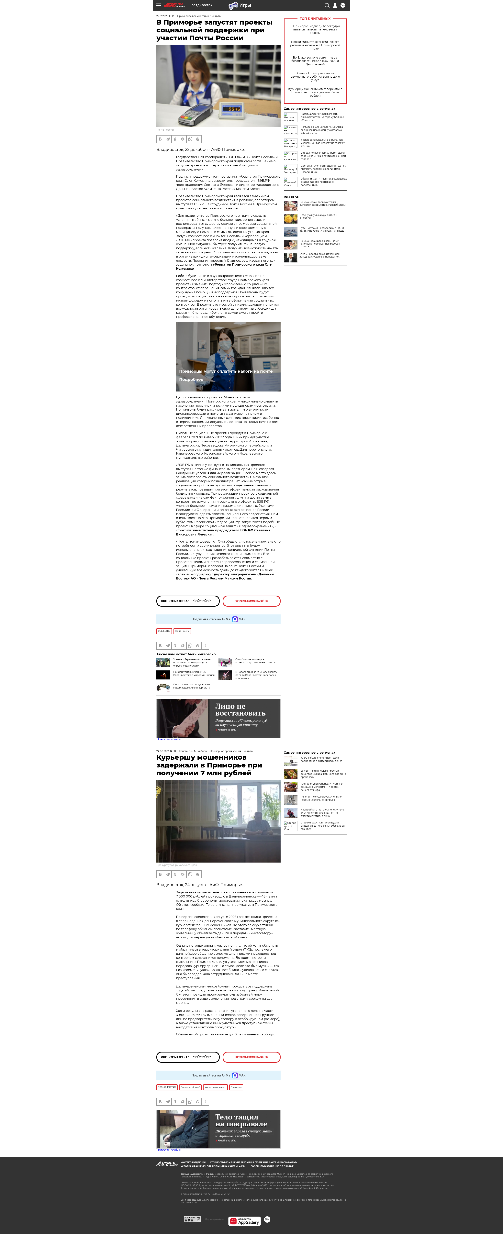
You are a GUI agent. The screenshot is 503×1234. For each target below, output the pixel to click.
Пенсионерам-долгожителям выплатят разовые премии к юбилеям (322, 203)
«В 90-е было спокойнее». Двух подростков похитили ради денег (321, 759)
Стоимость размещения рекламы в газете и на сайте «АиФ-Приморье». (254, 1162)
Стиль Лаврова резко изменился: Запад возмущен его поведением (319, 255)
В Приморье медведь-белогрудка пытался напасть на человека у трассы (315, 30)
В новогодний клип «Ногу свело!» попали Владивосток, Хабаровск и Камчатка (256, 675)
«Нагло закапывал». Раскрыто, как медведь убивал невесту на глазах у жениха (323, 143)
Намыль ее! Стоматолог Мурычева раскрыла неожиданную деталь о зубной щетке (322, 130)
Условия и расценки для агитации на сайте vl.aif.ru (213, 1166)
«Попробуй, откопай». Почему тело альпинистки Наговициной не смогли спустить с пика (322, 812)
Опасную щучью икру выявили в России (318, 216)
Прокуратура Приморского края (176, 865)
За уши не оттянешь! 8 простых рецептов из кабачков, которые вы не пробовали (323, 773)
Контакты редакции (193, 1162)
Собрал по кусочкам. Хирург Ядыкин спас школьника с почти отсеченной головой (323, 155)
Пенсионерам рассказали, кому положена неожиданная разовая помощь (319, 244)
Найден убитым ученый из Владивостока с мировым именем (194, 673)
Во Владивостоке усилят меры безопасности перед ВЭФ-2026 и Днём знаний (315, 61)
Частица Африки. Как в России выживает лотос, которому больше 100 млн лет (322, 117)
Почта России (165, 129)
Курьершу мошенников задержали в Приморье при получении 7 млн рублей (315, 92)
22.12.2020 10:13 (165, 16)
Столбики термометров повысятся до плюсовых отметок (255, 661)
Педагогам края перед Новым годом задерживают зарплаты (191, 686)
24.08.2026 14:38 (166, 751)
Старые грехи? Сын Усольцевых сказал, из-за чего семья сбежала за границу (323, 825)
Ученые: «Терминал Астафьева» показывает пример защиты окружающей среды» (192, 662)
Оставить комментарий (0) (251, 601)
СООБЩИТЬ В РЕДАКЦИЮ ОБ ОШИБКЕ (272, 1166)
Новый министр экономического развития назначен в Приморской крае (315, 45)
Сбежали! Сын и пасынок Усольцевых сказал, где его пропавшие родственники (324, 181)
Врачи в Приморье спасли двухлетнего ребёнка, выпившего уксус (315, 77)
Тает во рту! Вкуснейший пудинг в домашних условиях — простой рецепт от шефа (321, 786)
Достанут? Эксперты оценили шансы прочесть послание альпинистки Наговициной (323, 168)
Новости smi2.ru (169, 739)
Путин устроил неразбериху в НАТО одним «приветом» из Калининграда (321, 229)
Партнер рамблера (214, 1219)
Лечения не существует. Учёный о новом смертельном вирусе (321, 798)
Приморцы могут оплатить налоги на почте (226, 371)
